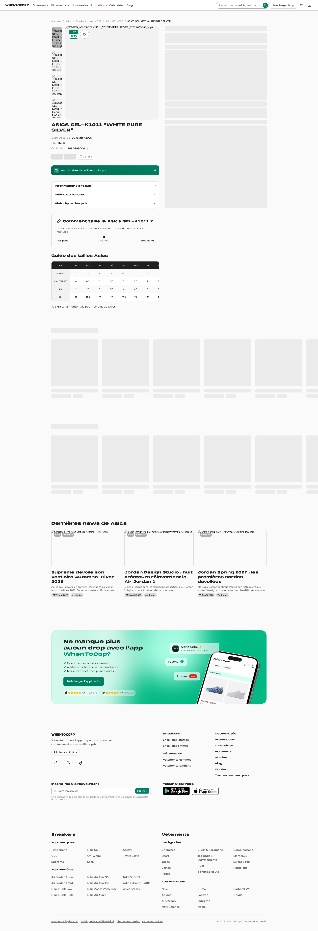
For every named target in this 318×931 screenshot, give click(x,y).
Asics (68, 21)
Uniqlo (237, 895)
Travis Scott (131, 855)
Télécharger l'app (283, 5)
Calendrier (116, 5)
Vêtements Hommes (177, 759)
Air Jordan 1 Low (62, 877)
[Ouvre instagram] (55, 762)
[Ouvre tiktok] (81, 762)
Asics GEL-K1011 (114, 21)
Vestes (166, 867)
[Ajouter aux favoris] (84, 34)
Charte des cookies (128, 921)
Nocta (202, 906)
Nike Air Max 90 (98, 877)
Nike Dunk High (62, 895)
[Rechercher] (265, 5)
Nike (165, 889)
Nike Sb (92, 850)
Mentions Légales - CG (64, 921)
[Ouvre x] (68, 762)
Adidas (166, 895)
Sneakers (39, 5)
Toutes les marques (232, 775)
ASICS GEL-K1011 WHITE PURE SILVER (149, 21)
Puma (202, 889)
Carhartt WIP (242, 889)
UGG (54, 855)
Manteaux (240, 855)
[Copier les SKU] (89, 148)
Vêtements (58, 5)
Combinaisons (243, 850)
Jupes (166, 861)
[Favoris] (301, 5)
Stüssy (127, 850)
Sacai (91, 861)
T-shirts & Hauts (208, 871)
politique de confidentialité (101, 796)
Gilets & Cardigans (210, 850)
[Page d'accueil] (17, 5)
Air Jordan (169, 901)
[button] (7, 925)
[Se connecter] (309, 5)
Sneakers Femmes (175, 745)
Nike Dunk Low (61, 889)
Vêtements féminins (177, 765)
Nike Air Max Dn (98, 883)
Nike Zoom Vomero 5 (101, 889)
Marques (56, 21)
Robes (166, 873)
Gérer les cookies (152, 921)
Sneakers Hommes (176, 739)
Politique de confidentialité (97, 921)
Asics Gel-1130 (132, 889)
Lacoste (203, 895)
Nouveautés (80, 5)
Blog (130, 5)
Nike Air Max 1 (96, 895)
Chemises (168, 850)
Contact (222, 769)
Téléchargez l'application (84, 681)
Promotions (99, 5)
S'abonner (142, 791)
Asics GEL (95, 21)
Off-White (94, 855)
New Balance (171, 906)
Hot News (223, 751)
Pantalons (240, 867)
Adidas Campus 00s (136, 883)
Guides (221, 757)
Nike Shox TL (132, 877)
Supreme (57, 861)
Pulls (201, 865)
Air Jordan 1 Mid (62, 883)
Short (165, 855)
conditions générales (136, 796)
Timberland (59, 850)
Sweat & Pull (242, 861)
